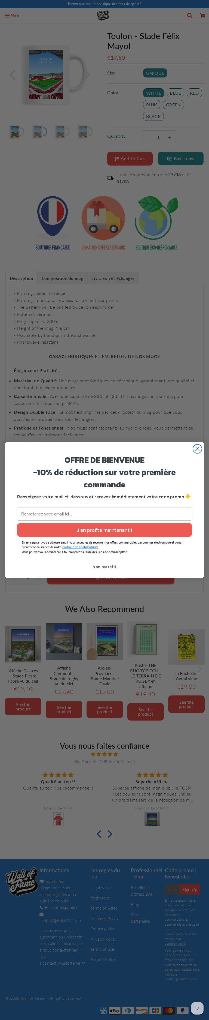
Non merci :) (104, 566)
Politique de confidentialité (80, 547)
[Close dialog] (197, 448)
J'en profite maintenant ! (104, 530)
